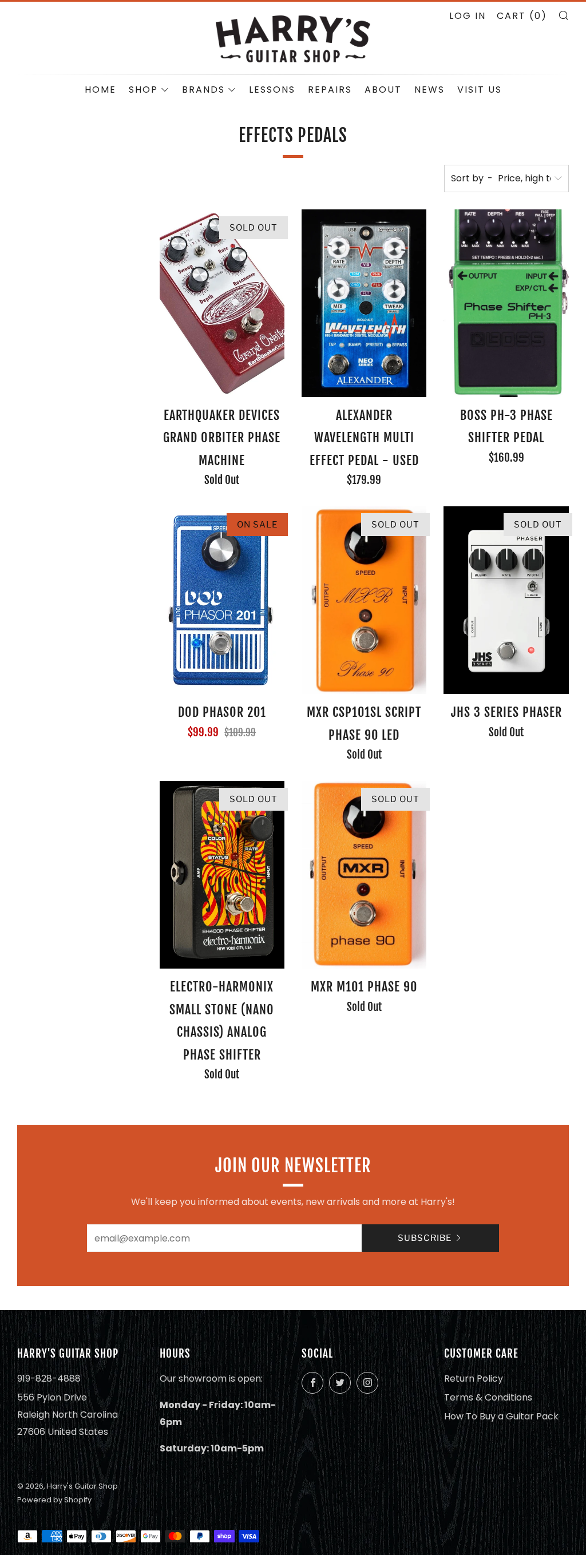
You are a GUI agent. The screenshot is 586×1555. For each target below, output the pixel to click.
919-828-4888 (49, 1378)
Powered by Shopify (54, 1500)
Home (100, 89)
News (429, 89)
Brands (203, 89)
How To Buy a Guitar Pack (501, 1416)
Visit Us (479, 89)
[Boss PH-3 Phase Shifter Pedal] (506, 303)
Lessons (272, 89)
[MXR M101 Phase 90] (364, 875)
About (383, 89)
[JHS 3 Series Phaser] (506, 600)
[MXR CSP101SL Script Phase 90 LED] (364, 600)
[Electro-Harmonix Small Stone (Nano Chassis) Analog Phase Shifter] (222, 875)
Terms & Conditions (488, 1397)
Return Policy (473, 1378)
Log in (467, 15)
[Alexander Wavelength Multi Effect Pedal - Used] (364, 303)
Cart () (522, 15)
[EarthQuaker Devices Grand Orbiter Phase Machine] (222, 303)
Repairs (330, 89)
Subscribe (425, 1238)
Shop (143, 89)
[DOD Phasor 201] (222, 600)
